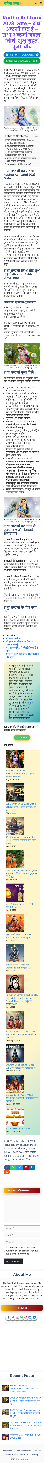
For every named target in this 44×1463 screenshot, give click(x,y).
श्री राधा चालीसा (14, 638)
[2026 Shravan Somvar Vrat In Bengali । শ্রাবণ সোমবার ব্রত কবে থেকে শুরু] (15, 792)
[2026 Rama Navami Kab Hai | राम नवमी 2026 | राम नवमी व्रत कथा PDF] (15, 1020)
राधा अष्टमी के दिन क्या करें (19, 164)
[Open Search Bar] (35, 3)
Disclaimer (7, 1450)
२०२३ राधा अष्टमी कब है (15, 1148)
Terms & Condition (22, 1450)
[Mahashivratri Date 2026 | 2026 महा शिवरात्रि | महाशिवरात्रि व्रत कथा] (15, 1084)
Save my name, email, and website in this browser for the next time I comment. (22, 1250)
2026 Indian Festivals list (18, 1128)
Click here (22, 737)
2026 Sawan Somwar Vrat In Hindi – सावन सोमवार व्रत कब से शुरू (21, 840)
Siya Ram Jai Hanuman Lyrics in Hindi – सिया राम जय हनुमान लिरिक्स (21, 873)
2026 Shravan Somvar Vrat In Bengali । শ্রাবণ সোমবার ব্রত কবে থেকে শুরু (21, 807)
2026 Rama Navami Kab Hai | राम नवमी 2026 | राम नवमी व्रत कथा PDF (21, 1034)
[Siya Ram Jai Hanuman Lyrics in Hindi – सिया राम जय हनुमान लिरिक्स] (15, 859)
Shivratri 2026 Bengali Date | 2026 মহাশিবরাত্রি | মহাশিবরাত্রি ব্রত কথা (21, 1066)
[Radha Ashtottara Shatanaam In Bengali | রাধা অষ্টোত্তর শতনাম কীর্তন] (15, 759)
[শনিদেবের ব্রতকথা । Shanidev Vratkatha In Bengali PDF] (15, 953)
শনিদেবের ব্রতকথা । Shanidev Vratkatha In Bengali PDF (18, 966)
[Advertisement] (22, 1347)
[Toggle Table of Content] (35, 136)
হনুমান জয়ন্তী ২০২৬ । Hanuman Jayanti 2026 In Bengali (19, 936)
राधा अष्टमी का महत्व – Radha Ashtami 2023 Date (20, 141)
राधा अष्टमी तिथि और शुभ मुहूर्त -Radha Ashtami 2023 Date (21, 147)
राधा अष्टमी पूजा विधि (16, 155)
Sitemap (34, 1454)
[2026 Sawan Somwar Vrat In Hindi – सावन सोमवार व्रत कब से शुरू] (15, 826)
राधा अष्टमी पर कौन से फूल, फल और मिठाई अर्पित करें (21, 160)
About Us (24, 1454)
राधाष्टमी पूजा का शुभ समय (21, 152)
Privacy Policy (11, 1454)
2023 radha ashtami (18, 1141)
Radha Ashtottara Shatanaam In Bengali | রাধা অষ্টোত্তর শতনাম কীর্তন (20, 773)
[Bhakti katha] (11, 3)
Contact (38, 1450)
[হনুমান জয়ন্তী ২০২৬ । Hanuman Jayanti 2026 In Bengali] (15, 923)
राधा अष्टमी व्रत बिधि (20, 1159)
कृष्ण (31, 702)
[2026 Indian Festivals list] (15, 1117)
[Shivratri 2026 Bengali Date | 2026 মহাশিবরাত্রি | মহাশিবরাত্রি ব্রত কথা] (15, 1053)
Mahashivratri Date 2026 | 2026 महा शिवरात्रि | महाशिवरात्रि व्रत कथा (22, 1098)
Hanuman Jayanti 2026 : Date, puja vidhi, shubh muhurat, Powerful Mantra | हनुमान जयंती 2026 (22, 1000)
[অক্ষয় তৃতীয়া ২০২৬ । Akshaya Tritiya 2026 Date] (15, 893)
